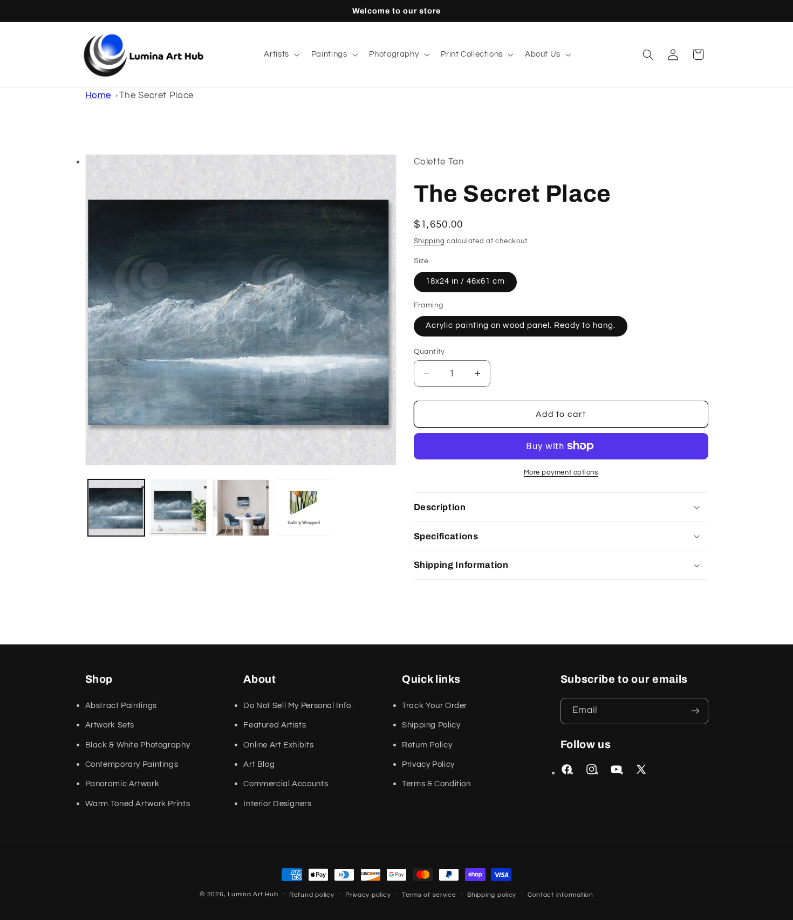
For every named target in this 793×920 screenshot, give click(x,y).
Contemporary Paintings (132, 764)
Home (98, 95)
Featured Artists (274, 725)
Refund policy (311, 895)
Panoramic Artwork (122, 784)
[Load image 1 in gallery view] (116, 507)
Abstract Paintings (121, 706)
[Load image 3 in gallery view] (241, 507)
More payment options (561, 472)
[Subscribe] (694, 711)
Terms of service (429, 895)
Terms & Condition (436, 784)
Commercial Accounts (285, 784)
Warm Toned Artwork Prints (137, 804)
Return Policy (427, 745)
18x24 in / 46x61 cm (465, 281)
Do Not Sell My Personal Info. (298, 706)
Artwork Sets (110, 725)
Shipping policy (491, 895)
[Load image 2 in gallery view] (178, 507)
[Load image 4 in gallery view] (303, 507)
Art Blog (259, 764)
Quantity (429, 351)
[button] (280, 54)
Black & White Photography (137, 745)
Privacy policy (368, 895)
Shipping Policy (431, 725)
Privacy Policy (428, 764)
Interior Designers (277, 804)
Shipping (429, 241)
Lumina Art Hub (253, 894)
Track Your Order (434, 706)
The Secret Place (156, 95)
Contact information (560, 895)
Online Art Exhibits (278, 745)
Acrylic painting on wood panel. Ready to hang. (521, 325)
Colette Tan (439, 162)
